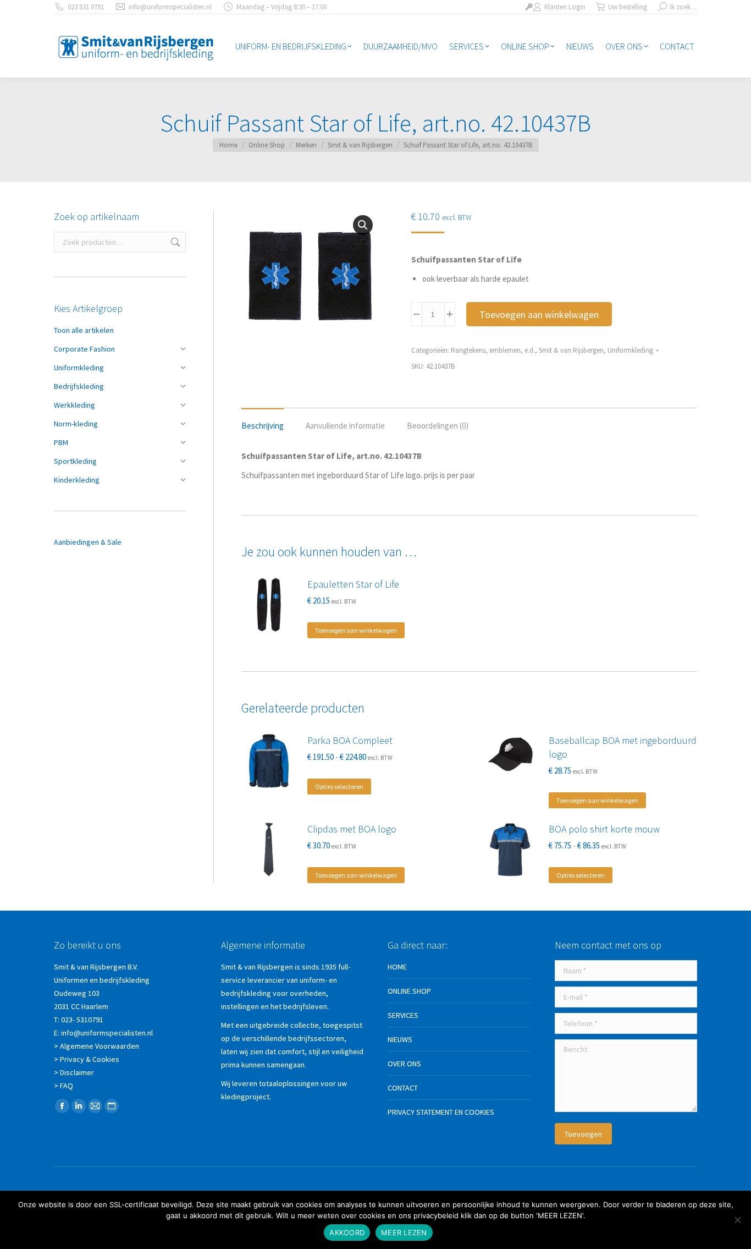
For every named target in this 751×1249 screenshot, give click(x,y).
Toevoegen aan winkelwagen (539, 314)
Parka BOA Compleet (350, 740)
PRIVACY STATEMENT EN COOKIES (441, 1112)
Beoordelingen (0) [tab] (437, 425)
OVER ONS (404, 1064)
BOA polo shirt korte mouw (604, 829)
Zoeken (174, 242)
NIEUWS (400, 1039)
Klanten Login (565, 7)
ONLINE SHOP (409, 991)
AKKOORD (347, 1232)
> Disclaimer (74, 1072)
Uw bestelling (627, 7)
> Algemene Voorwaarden (96, 1046)
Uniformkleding (630, 350)
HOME (397, 967)
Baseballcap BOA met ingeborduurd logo (623, 747)
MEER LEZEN (404, 1232)
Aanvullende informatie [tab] (345, 425)
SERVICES (403, 1015)
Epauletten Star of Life (353, 584)
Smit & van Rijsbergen (571, 350)
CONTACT (403, 1088)
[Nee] (737, 1219)
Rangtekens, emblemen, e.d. (493, 350)
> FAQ (63, 1086)
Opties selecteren (339, 786)
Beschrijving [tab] (262, 425)
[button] (363, 225)
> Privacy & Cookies (86, 1059)
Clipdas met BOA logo (351, 829)
